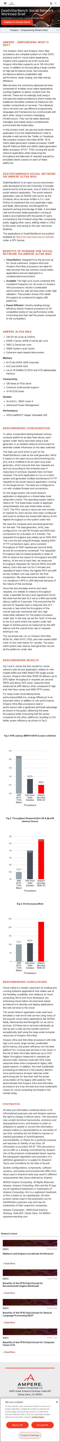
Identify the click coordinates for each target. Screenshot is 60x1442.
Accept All (42, 1425)
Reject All (17, 1425)
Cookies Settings (30, 1435)
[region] (30, 1420)
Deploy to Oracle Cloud (17, 22)
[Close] (57, 1402)
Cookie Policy (38, 1417)
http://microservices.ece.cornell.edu (35, 237)
